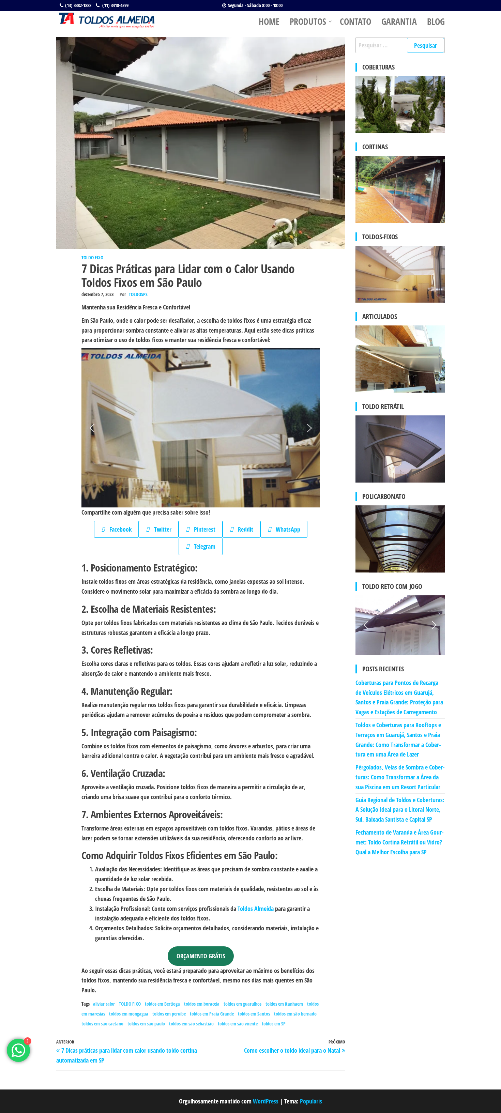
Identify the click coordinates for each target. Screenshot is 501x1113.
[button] (92, 428)
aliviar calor (104, 1004)
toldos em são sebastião (191, 1023)
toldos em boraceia (201, 1004)
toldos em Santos (254, 1013)
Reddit (243, 529)
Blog (436, 21)
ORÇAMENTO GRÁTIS (201, 956)
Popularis (311, 1101)
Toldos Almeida (256, 908)
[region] (200, 427)
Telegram (202, 546)
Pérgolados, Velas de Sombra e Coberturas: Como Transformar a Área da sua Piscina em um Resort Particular (400, 777)
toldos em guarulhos (242, 1004)
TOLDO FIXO (92, 257)
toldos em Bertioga (162, 1004)
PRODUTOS (308, 21)
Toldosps (138, 294)
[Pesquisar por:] (400, 45)
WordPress (265, 1101)
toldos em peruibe (169, 1013)
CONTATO (355, 21)
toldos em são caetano (102, 1023)
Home (269, 21)
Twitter (160, 529)
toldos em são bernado (295, 1013)
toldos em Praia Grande (212, 1013)
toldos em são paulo (146, 1023)
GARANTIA (399, 21)
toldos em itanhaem (284, 1004)
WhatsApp (285, 529)
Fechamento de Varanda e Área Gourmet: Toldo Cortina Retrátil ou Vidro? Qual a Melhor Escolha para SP (399, 842)
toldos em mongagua (128, 1013)
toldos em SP (274, 1023)
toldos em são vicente (238, 1023)
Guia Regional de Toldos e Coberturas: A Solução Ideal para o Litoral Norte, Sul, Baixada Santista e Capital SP (399, 810)
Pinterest (202, 529)
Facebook (118, 529)
